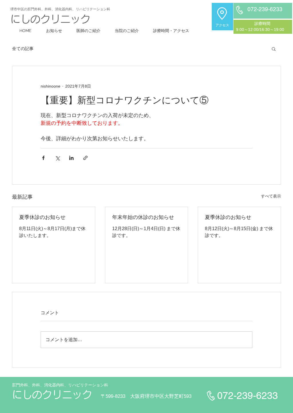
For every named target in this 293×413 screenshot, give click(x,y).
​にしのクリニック (50, 19)
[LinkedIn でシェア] (71, 158)
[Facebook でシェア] (43, 158)
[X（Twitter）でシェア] (57, 158)
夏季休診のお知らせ (42, 217)
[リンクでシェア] (85, 158)
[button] (273, 48)
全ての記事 (22, 48)
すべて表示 (271, 196)
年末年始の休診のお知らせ (143, 217)
